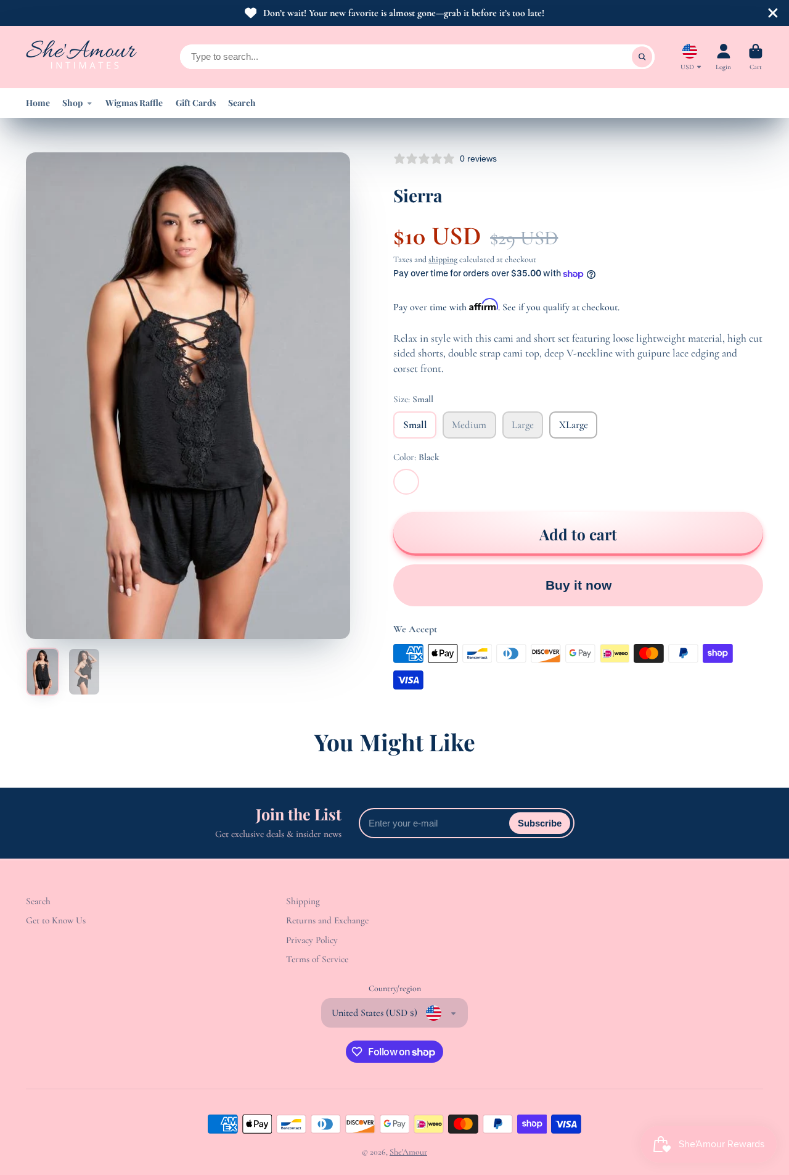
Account (723, 57)
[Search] (642, 56)
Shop (72, 103)
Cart (755, 57)
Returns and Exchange (327, 920)
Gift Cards (196, 103)
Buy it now (578, 585)
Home (38, 103)
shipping (442, 259)
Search (242, 103)
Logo (81, 57)
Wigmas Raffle (134, 103)
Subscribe (540, 823)
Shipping (303, 901)
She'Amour (408, 1152)
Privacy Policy (312, 940)
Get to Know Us (56, 920)
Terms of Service (317, 959)
